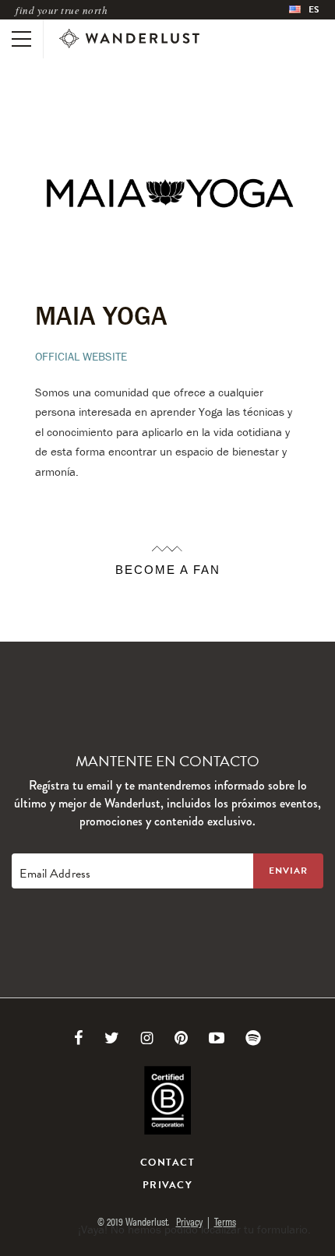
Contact (167, 1162)
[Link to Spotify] (253, 1038)
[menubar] (304, 9)
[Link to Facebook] (78, 1038)
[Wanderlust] (129, 39)
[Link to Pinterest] (181, 1038)
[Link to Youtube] (216, 1038)
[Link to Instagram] (146, 1038)
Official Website (81, 356)
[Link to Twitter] (111, 1038)
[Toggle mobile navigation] (21, 39)
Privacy (167, 1185)
